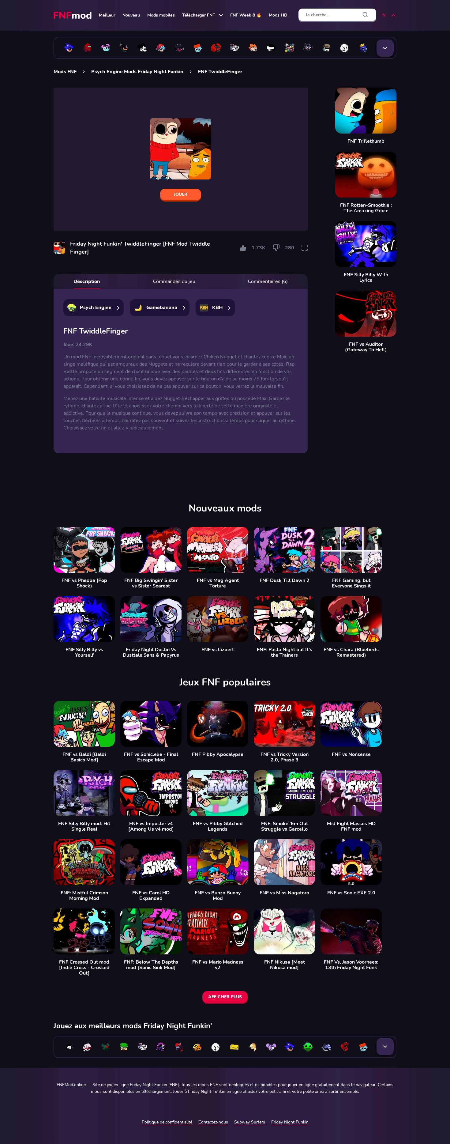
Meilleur (107, 15)
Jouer (180, 194)
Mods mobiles (161, 15)
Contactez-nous (213, 1122)
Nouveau (131, 15)
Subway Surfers (249, 1122)
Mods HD (278, 15)
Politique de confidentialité (167, 1122)
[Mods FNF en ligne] (73, 15)
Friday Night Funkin (290, 1122)
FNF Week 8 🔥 (245, 15)
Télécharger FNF (198, 15)
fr (383, 15)
